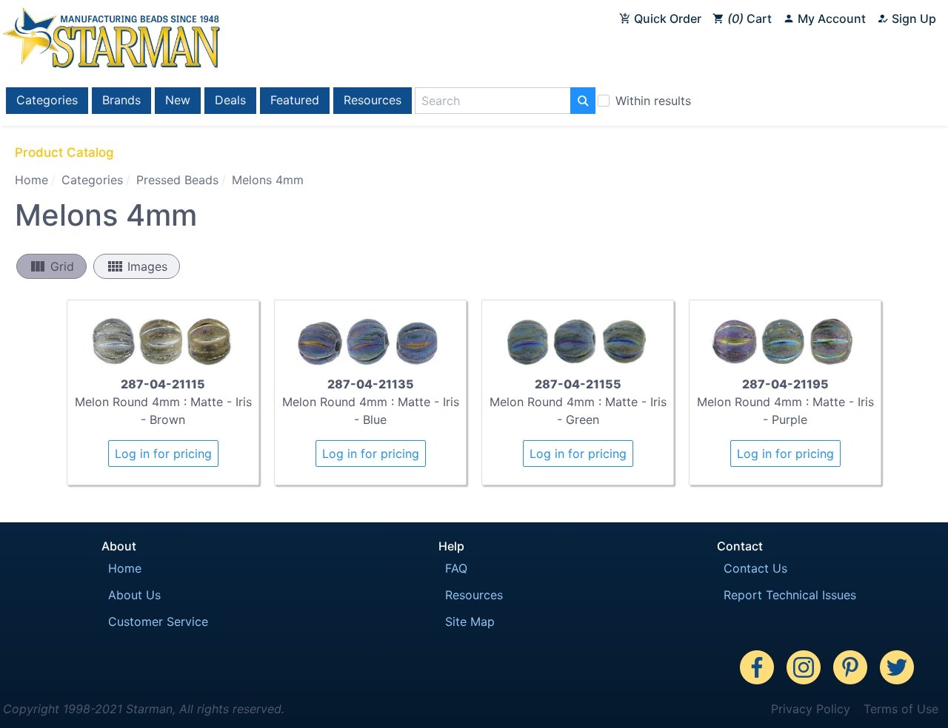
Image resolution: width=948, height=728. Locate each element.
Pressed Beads (177, 179)
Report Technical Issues (790, 594)
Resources (372, 99)
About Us (134, 594)
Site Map (470, 621)
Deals (230, 99)
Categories (47, 99)
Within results (653, 100)
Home (31, 179)
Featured (294, 99)
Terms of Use (901, 708)
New (177, 99)
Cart (752, 18)
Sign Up (912, 18)
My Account (830, 18)
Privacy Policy (810, 708)
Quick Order (666, 18)
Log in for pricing (163, 453)
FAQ (456, 568)
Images (136, 266)
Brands (121, 99)
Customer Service (158, 621)
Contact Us (755, 568)
